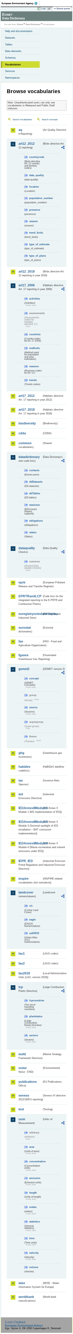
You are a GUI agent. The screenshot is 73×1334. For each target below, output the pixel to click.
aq (20, 130)
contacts (34, 470)
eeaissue (34, 504)
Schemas (10, 57)
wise (21, 1283)
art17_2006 (26, 285)
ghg (21, 753)
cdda (22, 433)
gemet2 (23, 669)
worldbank (26, 1297)
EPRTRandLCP (29, 596)
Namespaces (12, 77)
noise (22, 1068)
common (25, 443)
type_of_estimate (35, 244)
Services (10, 71)
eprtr (22, 582)
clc (31, 905)
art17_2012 (26, 395)
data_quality (35, 175)
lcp (20, 987)
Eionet (20, 24)
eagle (32, 919)
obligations (35, 520)
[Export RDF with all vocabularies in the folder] (62, 148)
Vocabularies (13, 64)
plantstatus (35, 1016)
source (33, 707)
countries (34, 334)
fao (20, 641)
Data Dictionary (33, 24)
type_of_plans (35, 255)
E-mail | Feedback (15, 1321)
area (31, 1146)
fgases (23, 655)
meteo (33, 1207)
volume (33, 1267)
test (21, 1109)
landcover (25, 892)
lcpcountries (35, 1000)
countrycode (35, 157)
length (33, 1192)
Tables (8, 44)
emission (34, 1178)
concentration (35, 1161)
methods (34, 348)
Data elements (13, 51)
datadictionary (29, 457)
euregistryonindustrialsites (30, 613)
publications (27, 1081)
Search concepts (50, 119)
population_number (35, 198)
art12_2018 (26, 271)
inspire (23, 878)
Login (43, 8)
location (34, 186)
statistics (34, 1221)
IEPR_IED (25, 861)
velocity (34, 1252)
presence (34, 209)
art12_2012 (26, 143)
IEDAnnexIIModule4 (30, 843)
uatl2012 (34, 933)
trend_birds (35, 232)
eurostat (24, 627)
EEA (21, 3)
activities (34, 298)
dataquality (26, 548)
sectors (33, 1035)
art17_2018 (26, 409)
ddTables (34, 493)
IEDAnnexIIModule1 (30, 808)
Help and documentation (18, 31)
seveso (23, 1095)
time (31, 1238)
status (32, 532)
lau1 (21, 953)
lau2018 (24, 973)
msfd (22, 1054)
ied (20, 794)
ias (20, 780)
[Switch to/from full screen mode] (50, 9)
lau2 (21, 963)
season (33, 221)
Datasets (10, 37)
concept (34, 678)
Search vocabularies (22, 119)
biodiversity (27, 423)
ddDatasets (35, 481)
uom (21, 1119)
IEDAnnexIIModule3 (30, 821)
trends (33, 380)
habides (24, 766)
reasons (34, 366)
